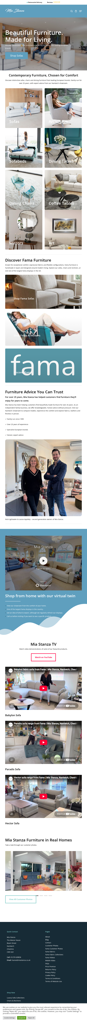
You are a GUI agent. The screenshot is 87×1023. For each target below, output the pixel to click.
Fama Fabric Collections (54, 955)
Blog (47, 940)
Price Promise (50, 967)
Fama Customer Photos (54, 949)
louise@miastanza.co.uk (21, 960)
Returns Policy (50, 969)
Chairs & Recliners (14, 1001)
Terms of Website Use (53, 981)
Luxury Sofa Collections (15, 998)
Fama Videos (50, 958)
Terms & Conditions (52, 978)
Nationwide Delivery (35, 2)
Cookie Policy (50, 975)
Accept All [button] (21, 1018)
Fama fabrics (50, 952)
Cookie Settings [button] (9, 1018)
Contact (48, 943)
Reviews (50, 2)
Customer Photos (51, 946)
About (47, 937)
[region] (43, 871)
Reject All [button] (31, 1018)
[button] (80, 11)
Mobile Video (50, 961)
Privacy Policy (50, 972)
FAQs (47, 964)
